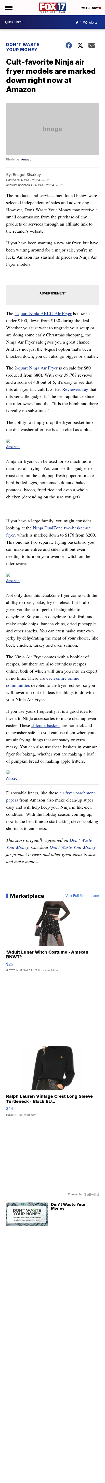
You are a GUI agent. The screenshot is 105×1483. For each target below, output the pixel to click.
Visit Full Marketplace (82, 896)
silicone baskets (45, 725)
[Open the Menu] (8, 7)
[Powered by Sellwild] (91, 1194)
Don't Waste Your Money (23, 47)
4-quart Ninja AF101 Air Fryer (43, 313)
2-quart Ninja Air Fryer (36, 368)
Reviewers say (75, 389)
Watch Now (90, 7)
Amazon (27, 159)
